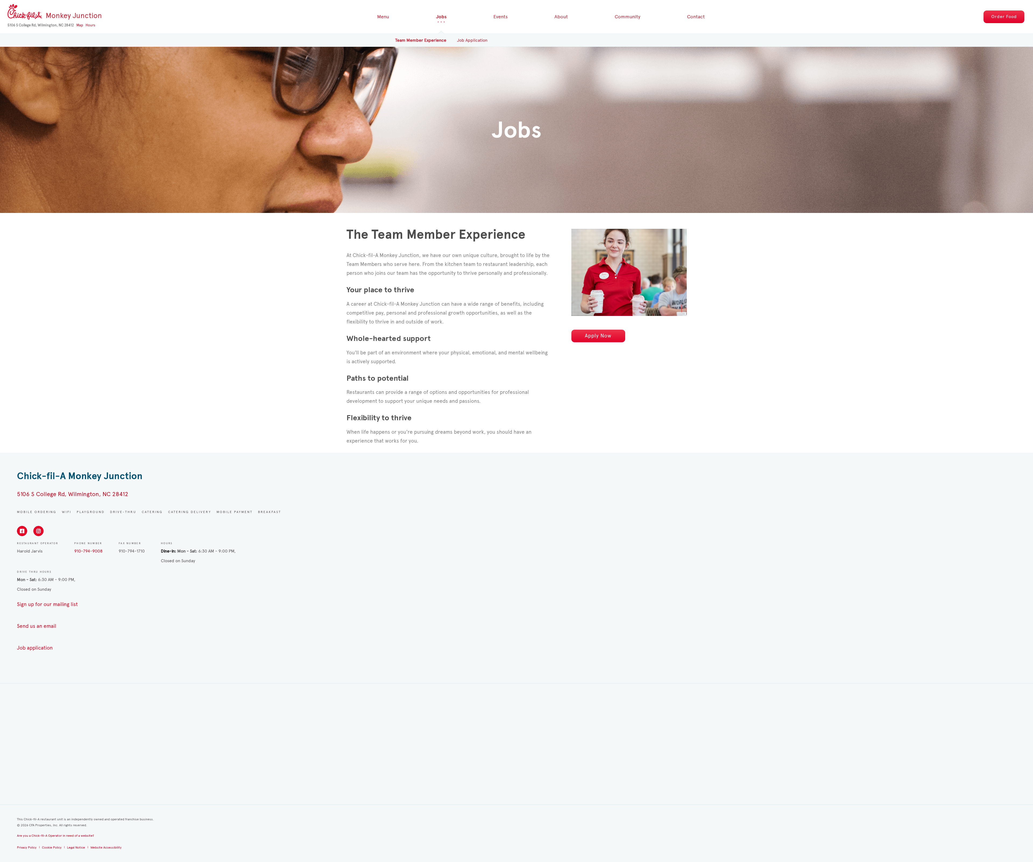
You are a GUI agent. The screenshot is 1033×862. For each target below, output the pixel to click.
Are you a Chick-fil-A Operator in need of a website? (55, 836)
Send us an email (36, 626)
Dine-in (168, 551)
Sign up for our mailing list (47, 604)
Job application (35, 648)
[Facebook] (22, 531)
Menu (383, 16)
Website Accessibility (106, 847)
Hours (90, 25)
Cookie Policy (52, 847)
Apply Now (598, 336)
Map (79, 25)
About (561, 16)
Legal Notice (76, 847)
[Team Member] (629, 272)
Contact (696, 16)
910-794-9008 (88, 551)
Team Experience (420, 40)
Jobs (441, 17)
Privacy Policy (27, 847)
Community (627, 16)
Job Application (472, 40)
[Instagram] (38, 531)
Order (1004, 16)
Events (500, 16)
